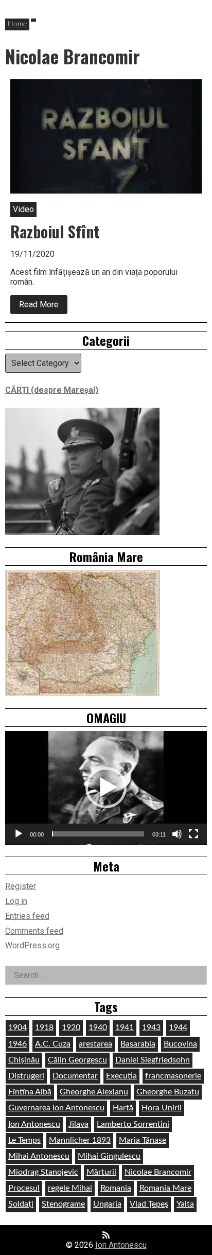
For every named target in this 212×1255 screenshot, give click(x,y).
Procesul (24, 1188)
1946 (17, 1044)
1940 (98, 1027)
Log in (16, 901)
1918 (44, 1027)
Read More (43, 306)
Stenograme (63, 1204)
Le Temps (24, 1140)
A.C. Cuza (52, 1044)
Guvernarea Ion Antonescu (56, 1108)
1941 (124, 1027)
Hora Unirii (162, 1108)
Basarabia (137, 1044)
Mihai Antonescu (38, 1156)
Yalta (185, 1204)
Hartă (123, 1108)
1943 (151, 1027)
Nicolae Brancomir (158, 1172)
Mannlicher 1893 (80, 1140)
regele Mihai (70, 1188)
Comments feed (34, 931)
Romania (115, 1188)
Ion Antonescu (34, 1124)
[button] (106, 787)
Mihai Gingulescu (109, 1156)
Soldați (20, 1204)
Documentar (75, 1076)
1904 (17, 1027)
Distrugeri (26, 1076)
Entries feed (27, 916)
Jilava (78, 1124)
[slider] (98, 833)
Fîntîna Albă (29, 1092)
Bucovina (180, 1044)
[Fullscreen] (193, 834)
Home (17, 24)
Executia (121, 1076)
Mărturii (101, 1172)
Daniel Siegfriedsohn (152, 1060)
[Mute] (177, 834)
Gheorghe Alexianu (94, 1092)
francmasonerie (173, 1076)
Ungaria (107, 1204)
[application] (106, 788)
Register (20, 886)
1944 (178, 1027)
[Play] (18, 834)
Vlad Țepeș (149, 1204)
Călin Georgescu (77, 1060)
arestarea (95, 1044)
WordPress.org (32, 945)
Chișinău (24, 1060)
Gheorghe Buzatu (167, 1092)
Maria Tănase (142, 1140)
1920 (71, 1027)
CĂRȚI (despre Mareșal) (51, 390)
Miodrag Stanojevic (43, 1172)
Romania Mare (165, 1188)
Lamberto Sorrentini (133, 1124)
